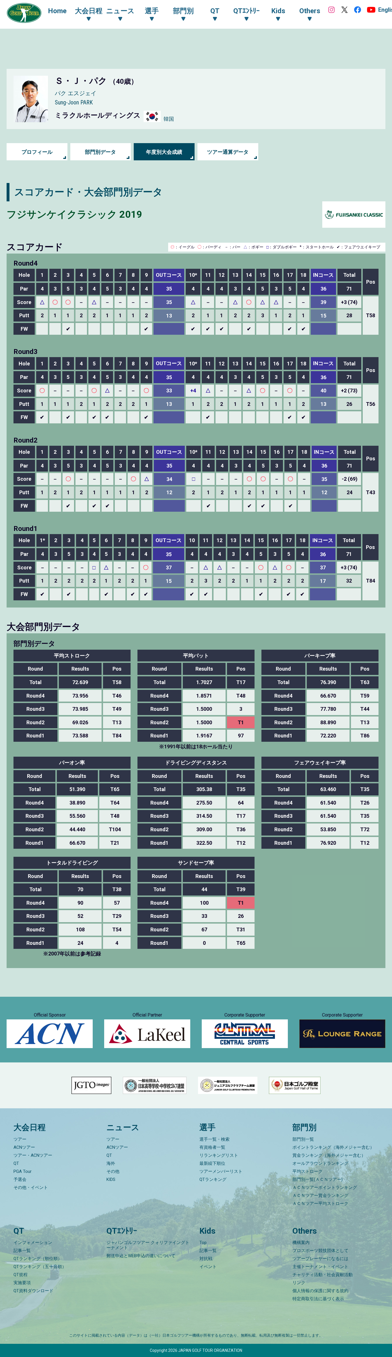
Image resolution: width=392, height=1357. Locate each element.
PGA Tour (22, 1171)
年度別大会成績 (164, 152)
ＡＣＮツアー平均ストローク (320, 1203)
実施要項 (22, 1282)
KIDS (110, 1179)
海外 (110, 1163)
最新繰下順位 (212, 1163)
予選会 (19, 1179)
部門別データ (100, 152)
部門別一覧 (303, 1139)
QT (16, 1163)
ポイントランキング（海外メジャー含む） (333, 1147)
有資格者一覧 (212, 1147)
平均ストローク (307, 1171)
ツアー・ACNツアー (32, 1155)
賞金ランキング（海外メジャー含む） (329, 1155)
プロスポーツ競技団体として (320, 1250)
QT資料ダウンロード (33, 1290)
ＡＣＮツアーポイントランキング (324, 1187)
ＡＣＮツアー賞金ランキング (320, 1195)
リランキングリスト (218, 1155)
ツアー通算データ (228, 152)
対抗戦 (205, 1258)
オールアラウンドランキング (320, 1163)
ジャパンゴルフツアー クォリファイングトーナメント (147, 1245)
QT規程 (20, 1274)
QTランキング (212, 1179)
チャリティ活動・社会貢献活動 (322, 1274)
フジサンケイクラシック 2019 (74, 214)
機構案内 (301, 1242)
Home (57, 11)
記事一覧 (22, 1250)
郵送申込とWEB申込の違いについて (140, 1255)
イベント (208, 1266)
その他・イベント (30, 1187)
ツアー (19, 1139)
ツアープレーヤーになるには (320, 1258)
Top (203, 1242)
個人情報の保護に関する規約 (320, 1290)
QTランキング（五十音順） (39, 1266)
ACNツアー (24, 1147)
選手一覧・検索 (214, 1139)
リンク (298, 1282)
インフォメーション (32, 1242)
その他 (112, 1171)
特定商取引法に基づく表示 (318, 1298)
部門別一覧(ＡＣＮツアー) (317, 1179)
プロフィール (37, 152)
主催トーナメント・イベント (320, 1266)
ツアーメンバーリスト (220, 1171)
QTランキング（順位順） (37, 1258)
